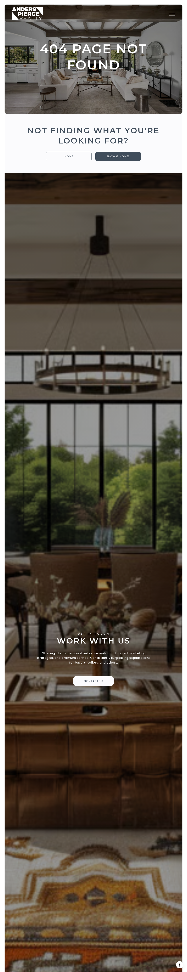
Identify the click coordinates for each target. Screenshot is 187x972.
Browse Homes (118, 156)
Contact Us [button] (93, 681)
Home (69, 156)
